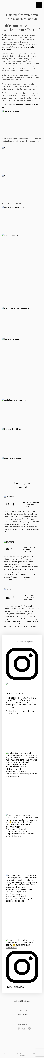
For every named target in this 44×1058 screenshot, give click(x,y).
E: (16, 1014)
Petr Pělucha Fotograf (22, 1042)
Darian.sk (6, 37)
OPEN (39, 5)
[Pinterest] (29, 1029)
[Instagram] (23, 1029)
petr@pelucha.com (22, 1014)
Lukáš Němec (28, 1053)
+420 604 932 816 (22, 1010)
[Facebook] (19, 1029)
